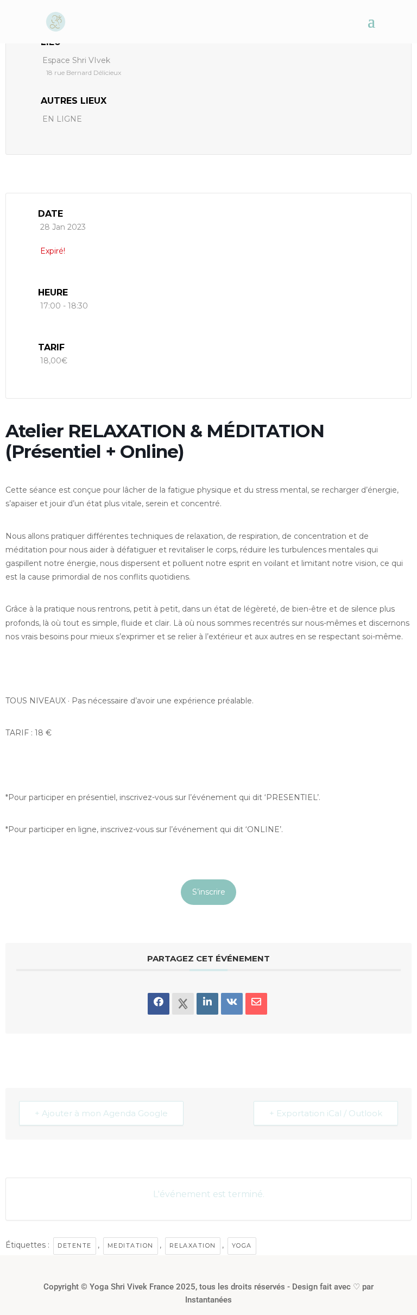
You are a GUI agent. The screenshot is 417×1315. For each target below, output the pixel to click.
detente (75, 1245)
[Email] (256, 1004)
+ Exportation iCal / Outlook (325, 1113)
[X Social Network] (183, 1004)
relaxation (192, 1245)
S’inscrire (208, 892)
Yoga (242, 1245)
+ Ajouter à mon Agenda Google (101, 1113)
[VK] (232, 1004)
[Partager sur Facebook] (158, 1004)
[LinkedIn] (207, 1004)
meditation (131, 1245)
